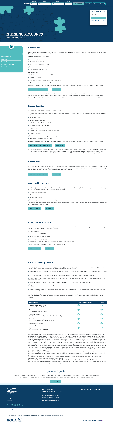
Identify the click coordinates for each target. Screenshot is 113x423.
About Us (9, 409)
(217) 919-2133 (56, 399)
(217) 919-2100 (55, 395)
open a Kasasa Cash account (38, 89)
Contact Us (56, 89)
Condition (34, 1)
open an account (35, 208)
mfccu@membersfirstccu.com (52, 400)
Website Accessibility (27, 409)
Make (44, 1)
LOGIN (98, 18)
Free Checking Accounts (7, 61)
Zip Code (68, 1)
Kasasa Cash (4, 54)
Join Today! (55, 381)
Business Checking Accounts (8, 67)
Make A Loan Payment (99, 3)
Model (57, 1)
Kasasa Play (4, 59)
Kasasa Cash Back (6, 56)
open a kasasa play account (38, 174)
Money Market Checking (7, 64)
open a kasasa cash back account (40, 145)
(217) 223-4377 (49, 394)
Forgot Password (95, 20)
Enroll (104, 20)
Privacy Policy (17, 409)
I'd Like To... (88, 3)
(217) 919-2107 (56, 397)
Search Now (78, 3)
